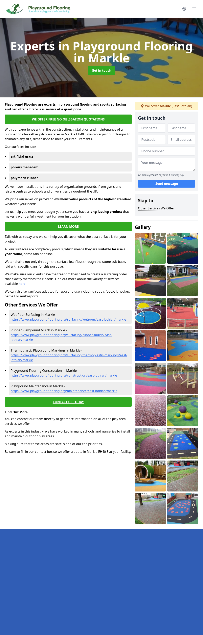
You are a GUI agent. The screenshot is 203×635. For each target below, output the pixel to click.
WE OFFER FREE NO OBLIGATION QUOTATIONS (68, 119)
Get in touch (101, 70)
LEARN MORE (68, 226)
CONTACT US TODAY (68, 402)
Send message (166, 183)
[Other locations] (184, 9)
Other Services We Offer (156, 208)
